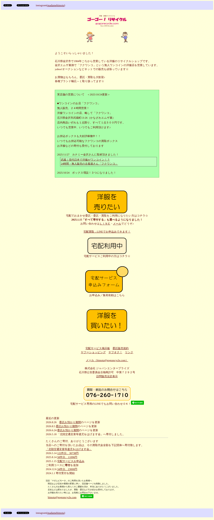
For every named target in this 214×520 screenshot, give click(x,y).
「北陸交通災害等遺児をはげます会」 (69, 449)
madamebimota (55, 5)
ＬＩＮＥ (105, 223)
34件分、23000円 (67, 469)
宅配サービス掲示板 (97, 348)
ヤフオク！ (115, 352)
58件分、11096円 (67, 457)
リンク (129, 352)
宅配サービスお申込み (70, 461)
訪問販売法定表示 (107, 376)
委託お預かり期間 (70, 422)
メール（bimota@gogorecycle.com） (107, 360)
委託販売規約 (121, 348)
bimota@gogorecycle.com (62, 497)
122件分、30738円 (68, 453)
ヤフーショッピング (93, 352)
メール (117, 223)
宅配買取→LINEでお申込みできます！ (107, 231)
